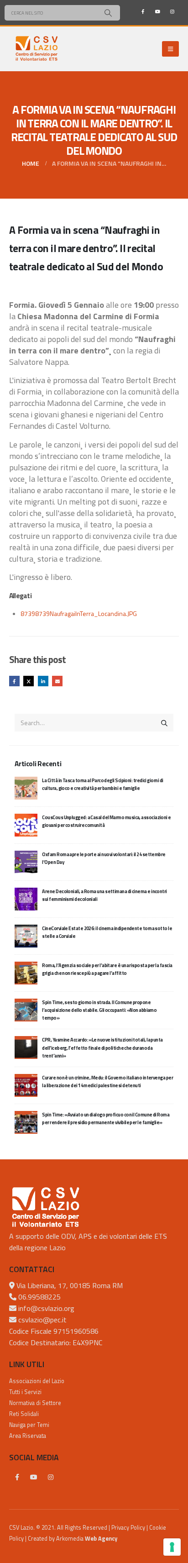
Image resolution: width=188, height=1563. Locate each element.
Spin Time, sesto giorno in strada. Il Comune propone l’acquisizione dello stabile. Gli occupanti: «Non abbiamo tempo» (99, 1010)
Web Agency (101, 1538)
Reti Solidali (24, 1414)
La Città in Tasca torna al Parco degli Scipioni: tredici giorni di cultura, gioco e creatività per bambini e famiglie (102, 784)
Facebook (14, 681)
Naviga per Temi (29, 1425)
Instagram (50, 1477)
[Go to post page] (26, 787)
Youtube (34, 1477)
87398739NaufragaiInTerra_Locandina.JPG (79, 613)
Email (57, 681)
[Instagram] (172, 11)
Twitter (28, 681)
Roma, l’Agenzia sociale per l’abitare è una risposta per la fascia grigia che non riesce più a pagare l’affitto (107, 969)
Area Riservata (27, 1435)
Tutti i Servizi (25, 1392)
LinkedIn (43, 681)
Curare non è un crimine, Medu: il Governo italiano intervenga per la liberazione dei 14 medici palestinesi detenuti (107, 1081)
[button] (170, 49)
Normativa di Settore (35, 1403)
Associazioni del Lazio (36, 1381)
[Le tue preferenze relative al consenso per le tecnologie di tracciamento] (172, 1547)
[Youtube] (157, 11)
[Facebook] (142, 11)
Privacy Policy (128, 1527)
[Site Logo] (36, 49)
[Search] (108, 13)
